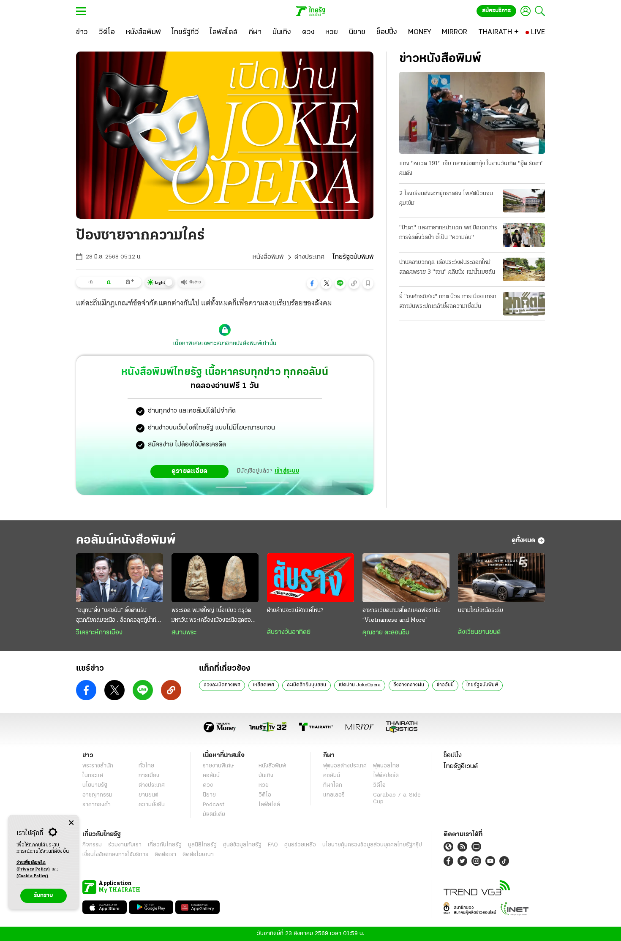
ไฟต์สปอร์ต (386, 775)
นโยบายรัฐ (94, 785)
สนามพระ (184, 632)
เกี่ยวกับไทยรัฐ (165, 845)
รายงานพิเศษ (218, 766)
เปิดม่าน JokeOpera (360, 685)
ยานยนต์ (148, 795)
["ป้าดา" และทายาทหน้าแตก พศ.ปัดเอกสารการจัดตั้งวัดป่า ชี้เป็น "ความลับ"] (524, 235)
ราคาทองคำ (96, 805)
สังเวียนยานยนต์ (479, 632)
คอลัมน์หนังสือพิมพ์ (126, 540)
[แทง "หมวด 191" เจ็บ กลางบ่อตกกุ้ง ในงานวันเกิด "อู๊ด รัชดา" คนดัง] (472, 113)
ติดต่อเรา (165, 854)
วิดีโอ (265, 795)
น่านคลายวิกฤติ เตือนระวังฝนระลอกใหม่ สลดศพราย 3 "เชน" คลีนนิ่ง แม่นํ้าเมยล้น (447, 267)
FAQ (273, 845)
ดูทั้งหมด (523, 540)
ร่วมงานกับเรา (125, 845)
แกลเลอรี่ (334, 795)
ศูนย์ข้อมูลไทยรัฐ (242, 845)
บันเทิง (266, 775)
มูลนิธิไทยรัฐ (202, 845)
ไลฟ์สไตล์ (269, 805)
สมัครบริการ (496, 11)
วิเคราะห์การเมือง (99, 632)
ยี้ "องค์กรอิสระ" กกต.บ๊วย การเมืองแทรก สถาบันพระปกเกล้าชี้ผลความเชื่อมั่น (447, 302)
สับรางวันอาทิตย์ (288, 632)
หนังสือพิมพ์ (268, 257)
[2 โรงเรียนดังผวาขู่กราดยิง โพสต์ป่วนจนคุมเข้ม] (524, 200)
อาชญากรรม (97, 795)
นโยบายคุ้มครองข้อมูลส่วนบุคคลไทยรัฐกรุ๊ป (372, 845)
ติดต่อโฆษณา (198, 854)
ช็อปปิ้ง (453, 755)
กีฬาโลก (332, 785)
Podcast (213, 805)
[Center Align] (71, 823)
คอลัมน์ (211, 775)
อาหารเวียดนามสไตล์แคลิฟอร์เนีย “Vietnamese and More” (401, 615)
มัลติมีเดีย (214, 814)
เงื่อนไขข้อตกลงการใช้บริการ (115, 854)
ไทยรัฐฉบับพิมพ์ (482, 685)
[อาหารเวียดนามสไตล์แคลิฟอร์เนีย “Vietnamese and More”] (405, 577)
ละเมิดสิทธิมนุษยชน (306, 685)
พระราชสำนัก (97, 766)
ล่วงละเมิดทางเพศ (222, 685)
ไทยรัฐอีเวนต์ (461, 766)
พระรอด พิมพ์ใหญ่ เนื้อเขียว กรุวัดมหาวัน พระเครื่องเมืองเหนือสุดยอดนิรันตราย (215, 616)
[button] (312, 283)
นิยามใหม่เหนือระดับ (480, 610)
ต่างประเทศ (309, 257)
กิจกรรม (92, 845)
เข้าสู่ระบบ (287, 471)
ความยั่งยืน (152, 805)
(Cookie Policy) (32, 876)
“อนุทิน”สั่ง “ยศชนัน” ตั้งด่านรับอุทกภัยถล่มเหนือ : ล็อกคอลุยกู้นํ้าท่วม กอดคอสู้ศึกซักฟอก (119, 616)
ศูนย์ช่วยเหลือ (300, 845)
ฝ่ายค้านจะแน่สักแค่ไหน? (295, 610)
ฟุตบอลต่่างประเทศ (345, 766)
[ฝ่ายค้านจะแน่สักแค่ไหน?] (310, 577)
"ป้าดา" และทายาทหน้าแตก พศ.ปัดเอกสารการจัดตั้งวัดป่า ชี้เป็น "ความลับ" (448, 233)
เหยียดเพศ (263, 685)
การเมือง (149, 775)
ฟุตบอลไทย (386, 766)
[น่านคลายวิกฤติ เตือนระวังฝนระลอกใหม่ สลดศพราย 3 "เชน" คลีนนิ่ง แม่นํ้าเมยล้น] (524, 269)
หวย (264, 785)
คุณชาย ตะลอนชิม (385, 632)
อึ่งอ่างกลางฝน (408, 685)
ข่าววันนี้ (445, 685)
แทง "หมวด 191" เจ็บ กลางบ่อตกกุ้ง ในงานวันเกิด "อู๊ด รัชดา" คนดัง (471, 168)
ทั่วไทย (146, 766)
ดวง (208, 785)
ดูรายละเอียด (190, 471)
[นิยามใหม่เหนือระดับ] (501, 577)
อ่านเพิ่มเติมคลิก (33, 866)
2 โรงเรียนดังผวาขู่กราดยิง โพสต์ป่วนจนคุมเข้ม (446, 198)
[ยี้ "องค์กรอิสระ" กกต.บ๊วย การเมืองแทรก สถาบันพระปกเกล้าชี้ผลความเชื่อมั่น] (524, 303)
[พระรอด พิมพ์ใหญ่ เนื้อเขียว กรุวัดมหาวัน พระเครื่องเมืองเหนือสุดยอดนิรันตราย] (215, 577)
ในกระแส (92, 775)
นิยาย (209, 795)
